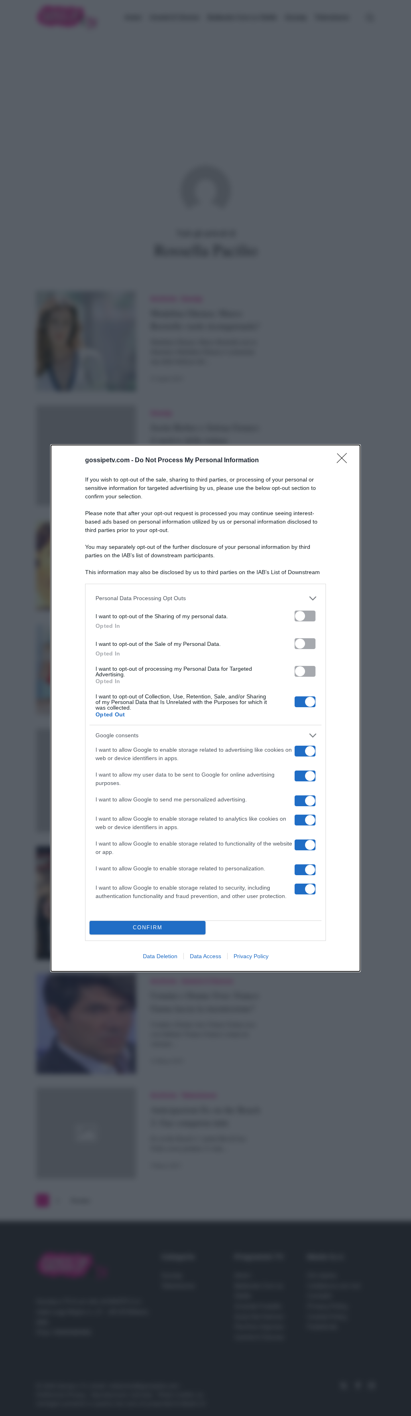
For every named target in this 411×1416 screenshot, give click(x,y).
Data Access (205, 956)
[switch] (305, 616)
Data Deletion (160, 956)
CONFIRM (148, 927)
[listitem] (205, 598)
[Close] (344, 460)
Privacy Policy (251, 956)
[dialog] (205, 708)
